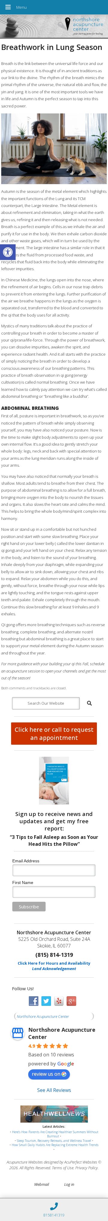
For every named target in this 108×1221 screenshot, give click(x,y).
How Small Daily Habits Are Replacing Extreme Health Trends (55, 1145)
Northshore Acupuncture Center (43, 1016)
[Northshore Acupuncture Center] (54, 27)
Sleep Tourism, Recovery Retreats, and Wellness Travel (54, 1141)
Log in (69, 1184)
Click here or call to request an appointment (54, 733)
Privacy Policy (86, 1167)
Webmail (41, 1184)
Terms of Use (63, 1167)
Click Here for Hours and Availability (54, 963)
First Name (22, 882)
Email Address (25, 860)
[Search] (89, 703)
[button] (8, 252)
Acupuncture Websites (25, 1162)
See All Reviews (54, 1090)
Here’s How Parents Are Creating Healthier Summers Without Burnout (55, 1134)
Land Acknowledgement (54, 968)
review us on (46, 1074)
